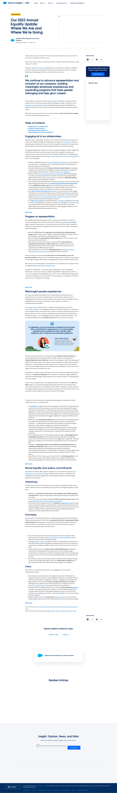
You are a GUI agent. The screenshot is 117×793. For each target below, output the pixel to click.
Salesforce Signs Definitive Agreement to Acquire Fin (96, 103)
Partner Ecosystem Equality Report (58, 162)
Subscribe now (97, 74)
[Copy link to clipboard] (101, 59)
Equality (65, 634)
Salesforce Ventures (39, 541)
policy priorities (59, 597)
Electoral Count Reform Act (36, 585)
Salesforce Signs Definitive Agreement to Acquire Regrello (96, 710)
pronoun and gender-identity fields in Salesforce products (52, 197)
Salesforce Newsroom (36, 780)
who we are (40, 68)
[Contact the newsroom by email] (104, 781)
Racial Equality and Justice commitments (40, 132)
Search (32, 782)
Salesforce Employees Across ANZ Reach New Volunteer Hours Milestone (71, 710)
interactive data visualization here (45, 265)
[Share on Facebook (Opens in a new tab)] (96, 59)
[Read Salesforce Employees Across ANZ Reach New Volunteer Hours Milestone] (71, 699)
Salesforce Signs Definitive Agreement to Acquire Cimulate (21, 710)
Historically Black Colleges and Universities (50, 174)
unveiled (40, 597)
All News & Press (35, 773)
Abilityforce (62, 200)
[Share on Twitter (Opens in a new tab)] (92, 59)
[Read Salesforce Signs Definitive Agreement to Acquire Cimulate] (21, 699)
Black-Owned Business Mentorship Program (59, 537)
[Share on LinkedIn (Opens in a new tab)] (87, 59)
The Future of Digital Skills (82, 790)
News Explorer (34, 778)
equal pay (46, 456)
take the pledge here (64, 172)
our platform (67, 142)
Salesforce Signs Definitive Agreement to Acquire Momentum (96, 120)
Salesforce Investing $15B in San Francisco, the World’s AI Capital (45, 710)
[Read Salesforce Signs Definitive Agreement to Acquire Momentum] (93, 113)
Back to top (28, 212)
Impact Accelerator (69, 156)
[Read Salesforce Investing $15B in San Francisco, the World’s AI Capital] (46, 699)
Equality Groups (32, 307)
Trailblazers (53, 101)
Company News (16, 14)
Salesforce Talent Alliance (53, 156)
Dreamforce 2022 (74, 202)
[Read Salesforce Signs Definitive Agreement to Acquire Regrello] (96, 699)
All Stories (33, 775)
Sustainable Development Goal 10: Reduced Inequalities (45, 501)
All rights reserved (42, 785)
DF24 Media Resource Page (38, 777)
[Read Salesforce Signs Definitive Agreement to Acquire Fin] (93, 97)
